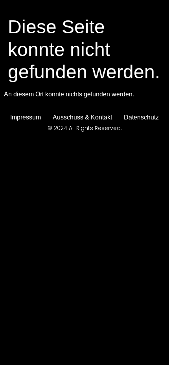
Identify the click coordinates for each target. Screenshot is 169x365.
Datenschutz (141, 117)
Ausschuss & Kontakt (82, 117)
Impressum (25, 117)
